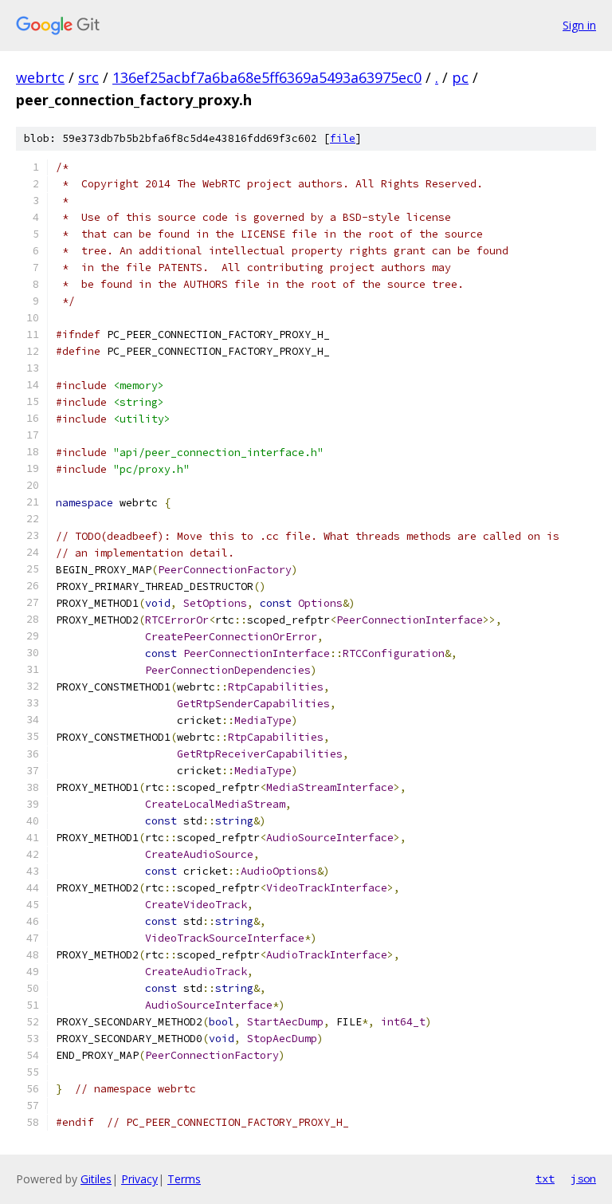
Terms (184, 1178)
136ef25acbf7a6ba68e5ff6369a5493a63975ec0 (267, 77)
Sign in (579, 25)
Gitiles (96, 1178)
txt (545, 1178)
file (342, 138)
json (583, 1178)
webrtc (40, 77)
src (88, 77)
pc (460, 77)
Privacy (139, 1178)
